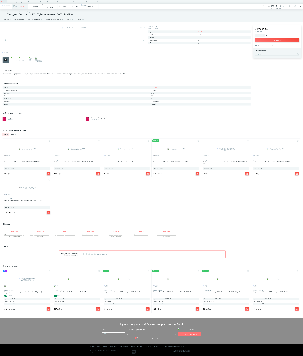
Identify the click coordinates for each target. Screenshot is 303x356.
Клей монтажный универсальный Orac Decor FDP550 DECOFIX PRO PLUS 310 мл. (225, 162)
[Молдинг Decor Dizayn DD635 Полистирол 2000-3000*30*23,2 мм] (276, 279)
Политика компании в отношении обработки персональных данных (181, 351)
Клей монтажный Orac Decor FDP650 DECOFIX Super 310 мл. (171, 162)
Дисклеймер (157, 346)
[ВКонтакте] (134, 352)
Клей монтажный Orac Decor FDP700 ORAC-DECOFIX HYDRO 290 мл (74, 162)
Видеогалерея (90, 2)
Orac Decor (201, 32)
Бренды (23, 2)
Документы (100, 2)
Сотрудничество (112, 2)
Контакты (60, 2)
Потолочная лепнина (141, 235)
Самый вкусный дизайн (90, 235)
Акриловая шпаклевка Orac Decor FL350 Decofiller (119, 162)
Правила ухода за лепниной (65, 235)
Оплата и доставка (136, 346)
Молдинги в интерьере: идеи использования (14, 235)
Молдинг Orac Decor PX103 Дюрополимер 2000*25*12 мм (71, 292)
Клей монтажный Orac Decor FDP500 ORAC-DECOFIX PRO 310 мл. (24, 162)
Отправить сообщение (190, 334)
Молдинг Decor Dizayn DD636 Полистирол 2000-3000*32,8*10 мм (223, 292)
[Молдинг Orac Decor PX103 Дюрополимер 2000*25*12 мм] (77, 279)
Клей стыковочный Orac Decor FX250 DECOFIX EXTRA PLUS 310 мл (24, 200)
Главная (3, 2)
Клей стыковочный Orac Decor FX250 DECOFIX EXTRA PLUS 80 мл (272, 162)
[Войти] (300, 6)
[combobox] (258, 54)
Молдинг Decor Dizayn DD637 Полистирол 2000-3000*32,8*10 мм (173, 292)
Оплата (42, 2)
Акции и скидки (13, 2)
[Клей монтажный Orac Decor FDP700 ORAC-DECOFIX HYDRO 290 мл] (77, 149)
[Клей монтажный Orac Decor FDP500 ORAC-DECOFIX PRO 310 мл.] (27, 149)
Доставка (50, 2)
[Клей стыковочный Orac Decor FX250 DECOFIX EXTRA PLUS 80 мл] (276, 149)
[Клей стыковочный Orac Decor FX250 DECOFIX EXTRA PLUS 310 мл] (27, 188)
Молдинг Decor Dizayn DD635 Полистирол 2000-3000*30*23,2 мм (272, 292)
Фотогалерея (77, 2)
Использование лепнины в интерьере (166, 235)
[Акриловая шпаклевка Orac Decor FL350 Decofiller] (127, 149)
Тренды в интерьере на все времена (39, 235)
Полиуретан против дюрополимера (115, 235)
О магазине (113, 346)
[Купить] (48, 173)
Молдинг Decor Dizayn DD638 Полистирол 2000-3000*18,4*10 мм (123, 292)
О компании (31, 2)
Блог (67, 2)
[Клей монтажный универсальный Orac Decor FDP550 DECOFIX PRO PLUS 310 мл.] (226, 149)
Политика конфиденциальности (174, 346)
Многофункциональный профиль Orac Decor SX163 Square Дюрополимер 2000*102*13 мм (27, 292)
